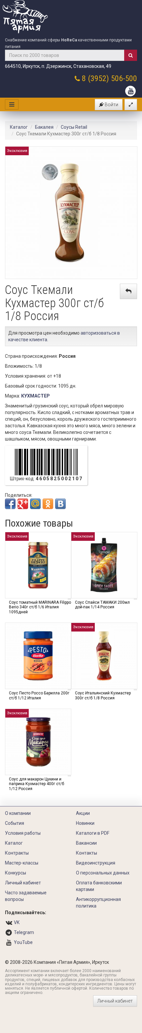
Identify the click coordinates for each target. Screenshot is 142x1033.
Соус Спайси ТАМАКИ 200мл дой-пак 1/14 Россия (102, 604)
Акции (83, 813)
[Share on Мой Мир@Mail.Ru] (35, 503)
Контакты (86, 853)
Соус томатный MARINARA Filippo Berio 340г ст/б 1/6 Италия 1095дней (40, 607)
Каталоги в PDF (92, 833)
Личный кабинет (23, 882)
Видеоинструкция (95, 863)
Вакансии (86, 843)
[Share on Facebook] (10, 503)
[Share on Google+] (23, 503)
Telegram (24, 932)
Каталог (19, 127)
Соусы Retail (74, 127)
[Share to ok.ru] (48, 503)
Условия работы (23, 833)
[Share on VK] (60, 503)
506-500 (124, 78)
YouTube (23, 942)
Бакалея (44, 127)
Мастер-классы (21, 863)
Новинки (85, 823)
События (14, 823)
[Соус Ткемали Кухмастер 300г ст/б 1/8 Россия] (71, 212)
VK (16, 922)
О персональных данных (102, 872)
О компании (18, 813)
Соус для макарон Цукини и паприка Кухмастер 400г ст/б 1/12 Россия (36, 784)
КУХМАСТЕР (35, 396)
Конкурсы (15, 872)
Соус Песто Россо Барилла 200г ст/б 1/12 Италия (39, 695)
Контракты (17, 853)
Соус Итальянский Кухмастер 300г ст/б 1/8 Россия (103, 695)
